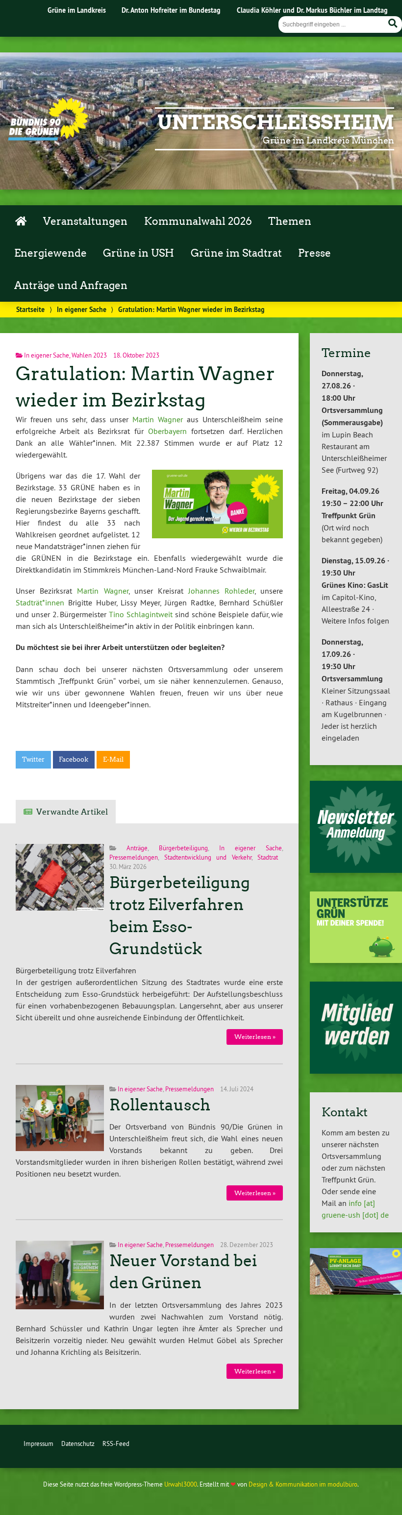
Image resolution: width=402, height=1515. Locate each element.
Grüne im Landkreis (77, 10)
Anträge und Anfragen (70, 285)
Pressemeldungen (133, 857)
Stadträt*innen (40, 602)
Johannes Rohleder (221, 591)
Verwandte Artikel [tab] (72, 812)
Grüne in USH (138, 253)
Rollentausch (159, 1105)
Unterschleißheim (275, 122)
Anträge (137, 848)
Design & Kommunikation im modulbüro (303, 1484)
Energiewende (50, 253)
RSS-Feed (115, 1443)
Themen (289, 221)
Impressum (38, 1443)
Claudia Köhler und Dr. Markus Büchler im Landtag (312, 10)
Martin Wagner (157, 419)
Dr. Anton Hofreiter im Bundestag (171, 10)
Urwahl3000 (180, 1484)
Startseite (30, 309)
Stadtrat (267, 857)
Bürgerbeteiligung (183, 848)
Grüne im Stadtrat (236, 253)
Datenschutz (78, 1443)
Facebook (73, 759)
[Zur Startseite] (48, 138)
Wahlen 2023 (89, 355)
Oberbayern (167, 431)
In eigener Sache (81, 309)
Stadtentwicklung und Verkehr (207, 857)
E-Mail (113, 759)
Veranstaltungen (85, 221)
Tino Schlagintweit (141, 614)
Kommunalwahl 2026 (198, 221)
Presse (314, 253)
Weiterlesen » (255, 1036)
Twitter (33, 759)
